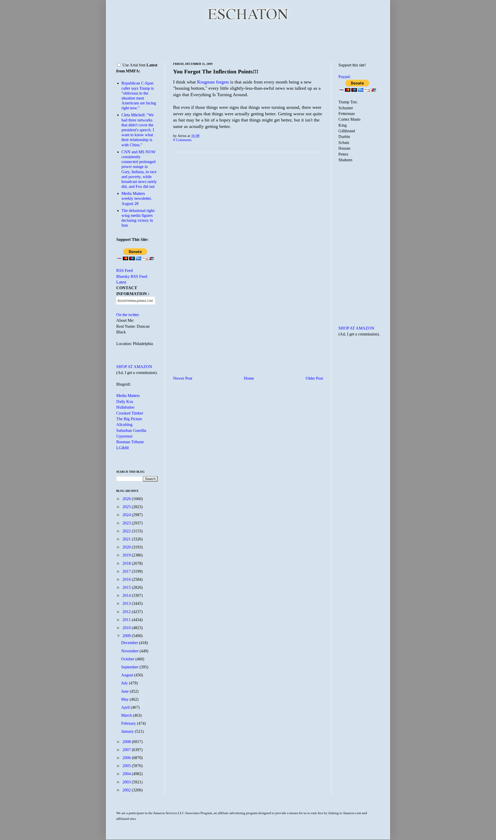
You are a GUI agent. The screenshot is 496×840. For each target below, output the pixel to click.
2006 (127, 757)
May (125, 699)
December (130, 642)
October (128, 659)
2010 (127, 627)
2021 (127, 539)
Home (249, 378)
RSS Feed (124, 270)
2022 (127, 531)
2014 (127, 595)
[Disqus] (248, 220)
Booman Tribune (130, 442)
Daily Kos (124, 401)
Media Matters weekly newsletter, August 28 (136, 198)
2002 (127, 790)
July (125, 683)
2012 (127, 611)
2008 (127, 741)
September (130, 667)
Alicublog (124, 424)
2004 (127, 774)
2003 (127, 782)
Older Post (314, 378)
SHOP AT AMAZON (134, 366)
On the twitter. (128, 314)
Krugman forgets (213, 82)
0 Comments (182, 140)
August (127, 675)
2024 (127, 515)
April (126, 707)
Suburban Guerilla (131, 430)
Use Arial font (133, 65)
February (129, 723)
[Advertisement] (248, 41)
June (125, 691)
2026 (127, 499)
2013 (127, 603)
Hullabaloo (125, 407)
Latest (121, 282)
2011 (127, 619)
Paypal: (344, 76)
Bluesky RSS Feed (131, 276)
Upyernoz (124, 436)
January (128, 731)
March (127, 715)
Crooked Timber (129, 413)
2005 (127, 765)
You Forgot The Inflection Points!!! (215, 71)
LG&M (122, 448)
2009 (127, 635)
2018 (127, 563)
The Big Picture (129, 419)
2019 (127, 555)
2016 (127, 579)
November (130, 651)
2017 (127, 571)
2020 (127, 547)
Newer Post (182, 378)
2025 (127, 507)
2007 (127, 749)
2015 (127, 587)
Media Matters (128, 395)
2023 (127, 523)
